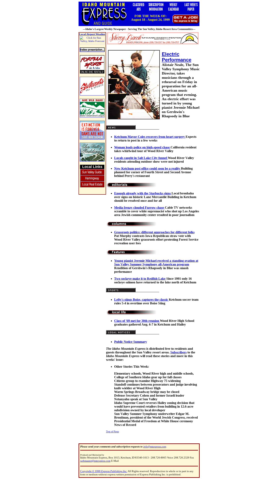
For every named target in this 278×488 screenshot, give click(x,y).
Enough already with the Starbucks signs (143, 193)
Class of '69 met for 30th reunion (137, 320)
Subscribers (178, 352)
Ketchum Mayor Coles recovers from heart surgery (150, 136)
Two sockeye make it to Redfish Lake (140, 278)
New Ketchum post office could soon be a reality (147, 168)
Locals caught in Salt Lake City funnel (141, 158)
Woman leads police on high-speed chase (142, 147)
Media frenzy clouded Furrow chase (139, 207)
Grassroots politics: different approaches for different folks (154, 232)
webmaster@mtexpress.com (95, 460)
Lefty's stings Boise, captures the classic (141, 299)
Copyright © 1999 (103, 471)
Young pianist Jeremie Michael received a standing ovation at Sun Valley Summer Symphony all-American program (156, 262)
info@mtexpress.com (154, 446)
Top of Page (112, 431)
